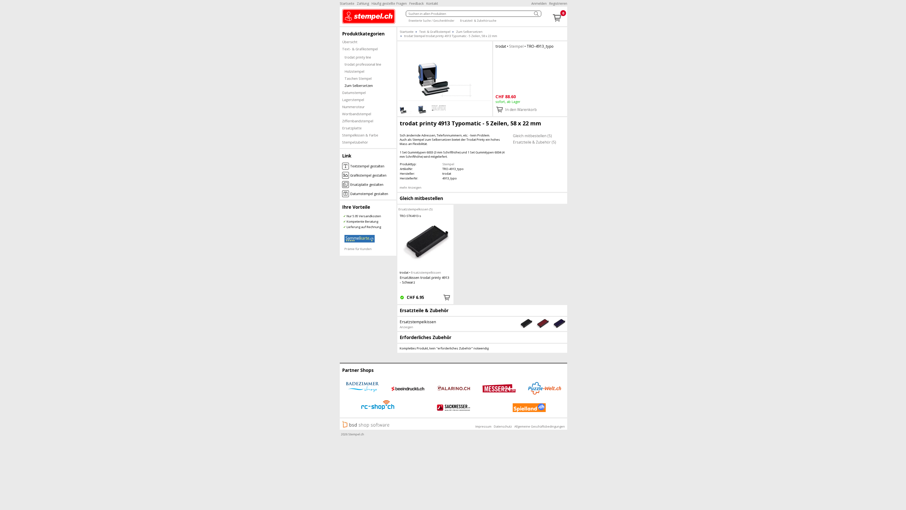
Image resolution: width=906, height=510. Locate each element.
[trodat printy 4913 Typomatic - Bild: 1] (444, 70)
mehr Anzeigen (410, 187)
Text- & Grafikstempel (360, 49)
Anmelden (539, 3)
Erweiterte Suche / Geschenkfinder (431, 20)
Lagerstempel (353, 99)
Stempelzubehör (355, 142)
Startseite (347, 3)
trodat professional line (362, 64)
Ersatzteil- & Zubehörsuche (478, 20)
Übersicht (349, 41)
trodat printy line (357, 57)
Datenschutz (503, 426)
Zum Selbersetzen (358, 85)
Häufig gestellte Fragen (389, 3)
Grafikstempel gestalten (368, 175)
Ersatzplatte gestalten (366, 184)
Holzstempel (354, 71)
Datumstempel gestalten (369, 193)
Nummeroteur (353, 106)
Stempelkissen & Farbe (360, 135)
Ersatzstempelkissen (426, 272)
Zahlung (363, 3)
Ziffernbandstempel (357, 121)
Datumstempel (354, 92)
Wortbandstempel (356, 113)
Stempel (516, 46)
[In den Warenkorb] (447, 297)
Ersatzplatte (352, 128)
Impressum (483, 426)
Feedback (416, 3)
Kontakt (432, 3)
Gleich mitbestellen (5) (532, 135)
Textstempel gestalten (367, 166)
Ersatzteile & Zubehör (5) (534, 142)
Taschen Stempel (358, 78)
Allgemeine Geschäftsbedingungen (539, 426)
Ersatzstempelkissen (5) (415, 209)
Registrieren (558, 3)
